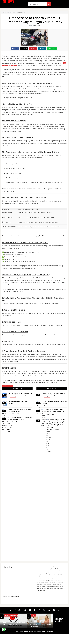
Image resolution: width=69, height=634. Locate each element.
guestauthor (37, 25)
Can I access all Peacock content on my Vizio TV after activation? (13, 623)
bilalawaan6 (13, 397)
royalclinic (15, 421)
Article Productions (47, 631)
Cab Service (17, 386)
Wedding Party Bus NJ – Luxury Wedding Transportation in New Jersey (55, 411)
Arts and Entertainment (10, 615)
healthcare (31, 622)
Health (33, 615)
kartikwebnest (13, 405)
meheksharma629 (14, 413)
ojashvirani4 (47, 397)
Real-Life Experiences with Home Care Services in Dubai (40, 625)
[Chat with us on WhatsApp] (4, 629)
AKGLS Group (27, 631)
